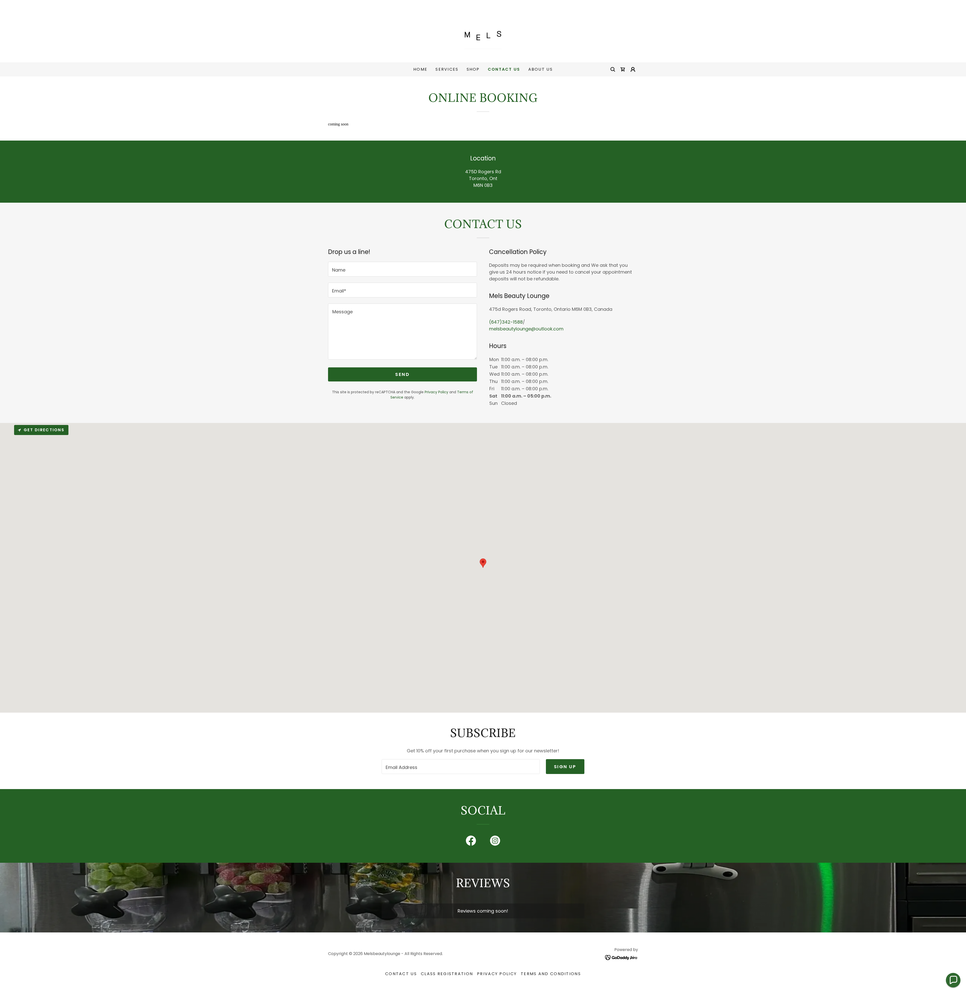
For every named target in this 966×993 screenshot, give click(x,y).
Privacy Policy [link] (436, 392)
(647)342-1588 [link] (506, 322)
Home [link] (420, 69)
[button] (633, 69)
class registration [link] (447, 974)
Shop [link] (473, 69)
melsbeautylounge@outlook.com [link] (526, 329)
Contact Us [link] (504, 69)
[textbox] (402, 269)
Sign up (565, 766)
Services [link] (446, 69)
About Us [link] (540, 69)
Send (402, 374)
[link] (483, 31)
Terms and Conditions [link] (551, 974)
